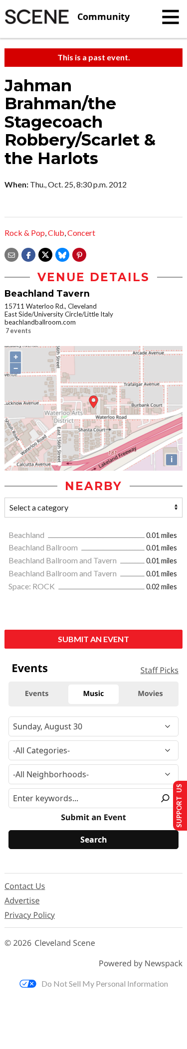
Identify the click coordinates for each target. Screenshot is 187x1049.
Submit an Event (93, 639)
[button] (79, 253)
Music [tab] (93, 694)
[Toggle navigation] (170, 17)
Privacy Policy (29, 914)
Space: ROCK (32, 586)
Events (29, 668)
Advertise (21, 900)
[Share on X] (45, 253)
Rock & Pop (24, 232)
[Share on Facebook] (28, 253)
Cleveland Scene (64, 943)
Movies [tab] (150, 694)
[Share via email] (11, 253)
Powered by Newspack (141, 963)
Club (56, 232)
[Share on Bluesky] (62, 253)
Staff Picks (160, 670)
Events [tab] (37, 694)
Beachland (27, 534)
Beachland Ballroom (43, 547)
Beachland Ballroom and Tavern (63, 560)
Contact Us (24, 885)
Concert (81, 232)
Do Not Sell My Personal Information (104, 983)
